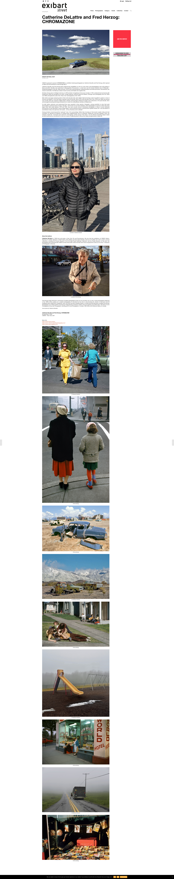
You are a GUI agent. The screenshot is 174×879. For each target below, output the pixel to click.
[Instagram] (48, 1)
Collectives (119, 10)
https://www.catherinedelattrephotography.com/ (53, 323)
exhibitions (45, 78)
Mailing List (128, 1)
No (118, 876)
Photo (92, 10)
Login (122, 1)
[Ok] (172, 877)
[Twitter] (43, 1)
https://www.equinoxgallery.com (50, 324)
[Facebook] (46, 1)
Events (113, 10)
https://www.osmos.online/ (48, 321)
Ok (114, 876)
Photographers (99, 10)
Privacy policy (124, 876)
